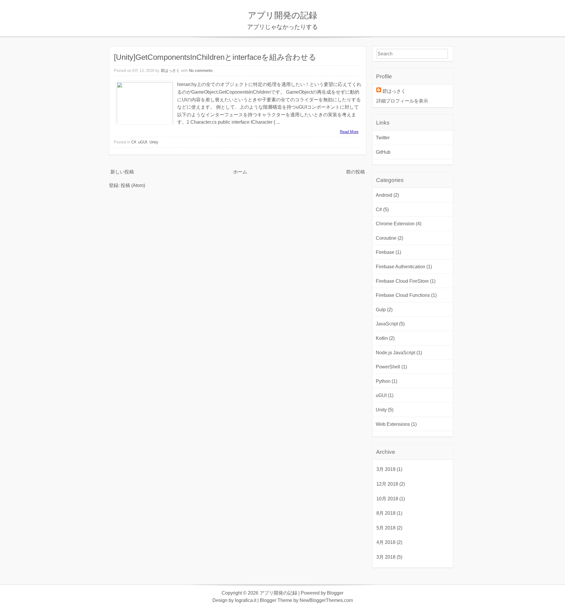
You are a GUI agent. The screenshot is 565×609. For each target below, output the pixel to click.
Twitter (383, 137)
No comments (201, 70)
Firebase (385, 252)
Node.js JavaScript (395, 352)
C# (133, 142)
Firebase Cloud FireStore (402, 281)
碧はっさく (170, 70)
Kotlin (382, 338)
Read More (349, 132)
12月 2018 (387, 483)
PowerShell (388, 366)
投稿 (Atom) (133, 185)
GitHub (383, 152)
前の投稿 (355, 171)
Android (384, 195)
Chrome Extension (395, 223)
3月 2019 (386, 469)
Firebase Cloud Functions (403, 295)
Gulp (381, 309)
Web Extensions (393, 424)
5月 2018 (386, 527)
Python (383, 381)
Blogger (335, 592)
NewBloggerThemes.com (326, 600)
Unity (153, 142)
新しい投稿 (122, 171)
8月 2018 (386, 513)
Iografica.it (245, 600)
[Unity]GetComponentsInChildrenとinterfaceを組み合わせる (215, 57)
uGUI (142, 142)
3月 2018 (386, 557)
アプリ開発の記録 (282, 15)
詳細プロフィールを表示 (402, 100)
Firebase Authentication (400, 266)
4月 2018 (386, 542)
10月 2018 (387, 498)
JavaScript (387, 323)
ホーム (240, 171)
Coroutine (386, 238)
